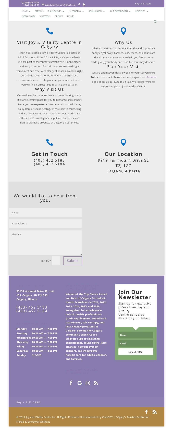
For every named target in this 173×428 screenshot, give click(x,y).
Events (70, 16)
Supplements (54, 11)
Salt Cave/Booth (119, 11)
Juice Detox (75, 11)
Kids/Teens (45, 16)
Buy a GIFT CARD (143, 4)
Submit (73, 260)
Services (39, 11)
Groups (59, 16)
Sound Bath (95, 11)
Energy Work (28, 16)
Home (24, 11)
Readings (140, 11)
